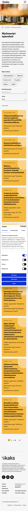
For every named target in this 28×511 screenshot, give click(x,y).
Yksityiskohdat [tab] (14, 230)
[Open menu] (25, 2)
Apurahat (7, 27)
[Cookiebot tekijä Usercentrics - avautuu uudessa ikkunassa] (20, 226)
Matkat (13, 84)
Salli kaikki (14, 275)
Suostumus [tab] (5, 230)
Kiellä (14, 283)
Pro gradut (17, 80)
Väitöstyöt (19, 75)
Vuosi (3, 96)
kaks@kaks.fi (18, 487)
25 (15, 440)
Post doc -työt (7, 80)
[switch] (24, 260)
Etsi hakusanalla (6, 89)
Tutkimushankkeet (8, 75)
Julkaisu (6, 84)
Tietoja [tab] (23, 230)
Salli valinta (14, 279)
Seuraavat (19, 440)
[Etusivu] (2, 27)
